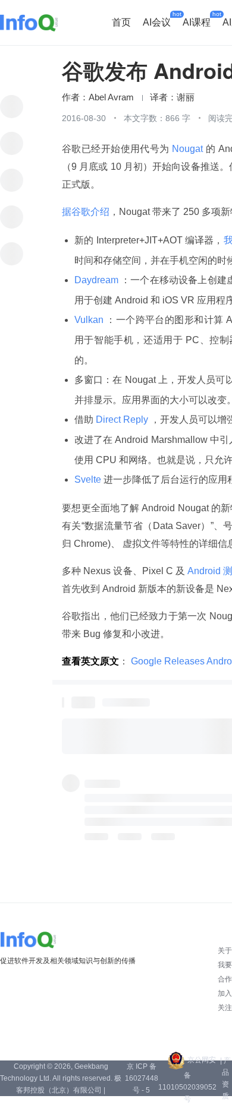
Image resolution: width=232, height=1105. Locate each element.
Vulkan (90, 320)
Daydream (97, 280)
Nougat (188, 149)
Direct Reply (122, 419)
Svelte (89, 479)
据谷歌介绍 (85, 212)
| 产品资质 (225, 1078)
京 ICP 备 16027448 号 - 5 (141, 1078)
